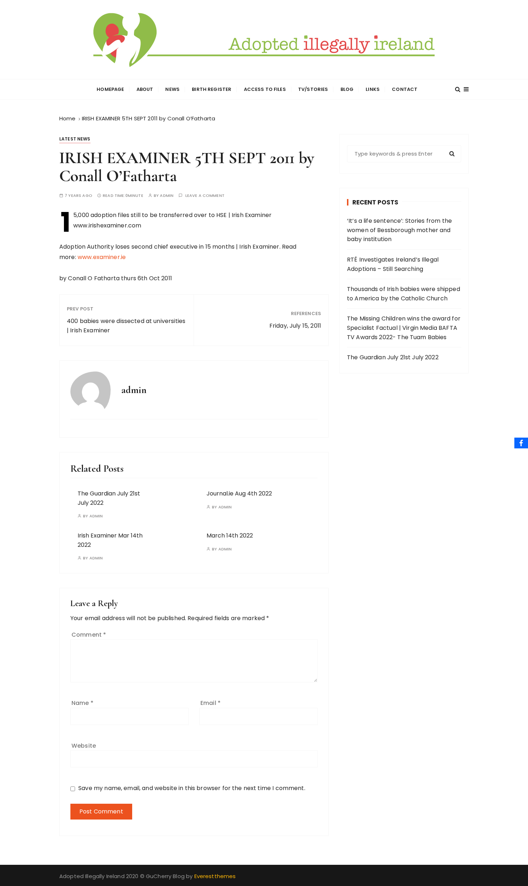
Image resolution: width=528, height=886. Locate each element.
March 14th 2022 (230, 535)
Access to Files (265, 89)
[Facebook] (521, 443)
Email (210, 703)
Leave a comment (204, 196)
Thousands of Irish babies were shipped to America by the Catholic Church (403, 294)
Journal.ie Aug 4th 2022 (239, 493)
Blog (347, 89)
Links (373, 89)
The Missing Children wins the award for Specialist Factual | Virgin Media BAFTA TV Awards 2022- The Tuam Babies (403, 327)
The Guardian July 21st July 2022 (393, 357)
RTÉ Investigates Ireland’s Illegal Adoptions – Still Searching (393, 264)
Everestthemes (215, 876)
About (144, 89)
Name (82, 703)
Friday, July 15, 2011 (295, 326)
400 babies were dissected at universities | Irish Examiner (126, 325)
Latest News (75, 139)
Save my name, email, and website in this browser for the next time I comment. (191, 788)
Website (83, 746)
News (172, 89)
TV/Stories (313, 89)
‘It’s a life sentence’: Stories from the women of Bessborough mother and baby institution (399, 230)
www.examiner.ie (102, 257)
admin (166, 196)
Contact (404, 89)
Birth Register (211, 89)
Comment (88, 635)
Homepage (110, 89)
